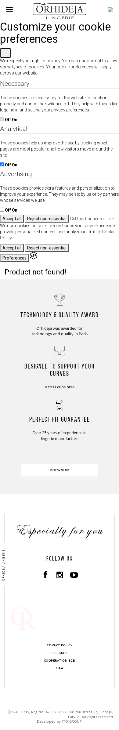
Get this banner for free (92, 218)
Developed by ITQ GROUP (59, 721)
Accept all (11, 218)
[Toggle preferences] (5, 53)
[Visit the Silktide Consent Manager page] (33, 258)
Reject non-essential (47, 218)
